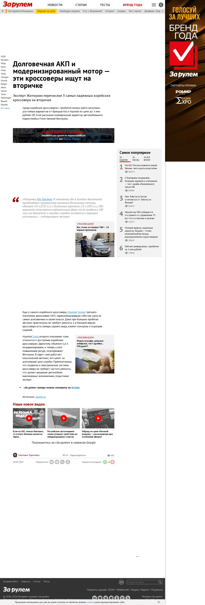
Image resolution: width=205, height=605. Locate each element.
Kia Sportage (44, 199)
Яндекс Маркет (72, 139)
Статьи (81, 5)
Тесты (105, 5)
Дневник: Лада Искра (156, 11)
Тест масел (134, 11)
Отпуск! (109, 11)
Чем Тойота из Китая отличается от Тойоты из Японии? (138, 199)
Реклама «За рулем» (152, 596)
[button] (159, 602)
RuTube (75, 387)
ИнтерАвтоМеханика (20, 11)
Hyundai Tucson (76, 312)
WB (56, 139)
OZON (50, 139)
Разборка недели (70, 11)
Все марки (5, 108)
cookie (89, 602)
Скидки (121, 11)
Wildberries (123, 589)
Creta (36, 336)
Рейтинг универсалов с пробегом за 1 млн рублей (142, 248)
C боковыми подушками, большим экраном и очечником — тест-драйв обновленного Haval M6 (141, 182)
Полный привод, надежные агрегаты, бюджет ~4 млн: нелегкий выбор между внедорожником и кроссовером (141, 232)
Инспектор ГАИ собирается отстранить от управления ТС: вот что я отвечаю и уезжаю (140, 215)
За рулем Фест (10, 581)
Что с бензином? (92, 11)
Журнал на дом (46, 11)
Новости (55, 5)
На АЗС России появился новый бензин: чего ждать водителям (141, 167)
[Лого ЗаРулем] (17, 4)
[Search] (160, 582)
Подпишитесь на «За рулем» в (64, 442)
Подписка (157, 589)
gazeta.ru (41, 396)
